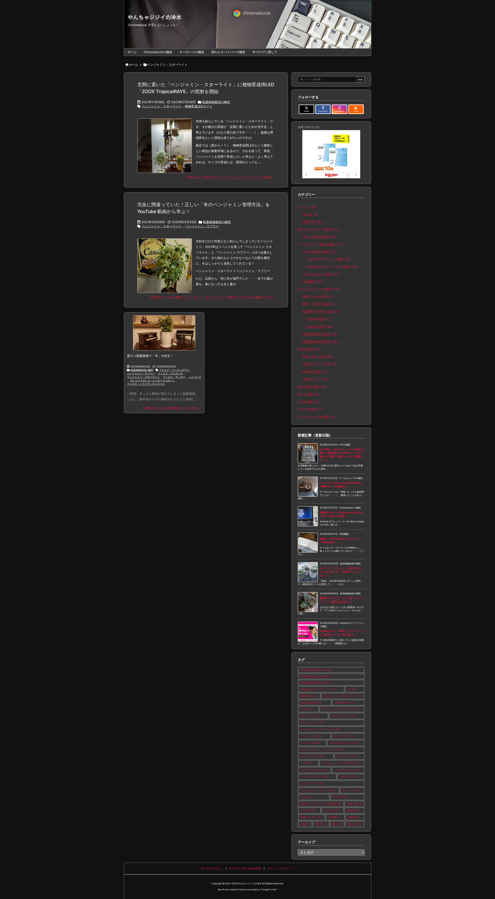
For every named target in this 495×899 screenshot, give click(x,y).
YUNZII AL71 (344, 702)
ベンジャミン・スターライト (162, 106)
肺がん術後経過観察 (319, 237)
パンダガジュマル (347, 769)
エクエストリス (342, 715)
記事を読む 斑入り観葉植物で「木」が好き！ (172, 407)
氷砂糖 (353, 817)
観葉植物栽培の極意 (216, 102)
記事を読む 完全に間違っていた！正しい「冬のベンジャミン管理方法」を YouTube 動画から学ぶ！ (212, 297)
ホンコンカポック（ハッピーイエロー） (152, 380)
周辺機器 (312, 282)
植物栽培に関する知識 (321, 312)
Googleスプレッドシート (317, 689)
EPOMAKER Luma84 (315, 676)
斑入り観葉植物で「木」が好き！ (150, 356)
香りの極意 (308, 394)
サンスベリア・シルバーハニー (321, 749)
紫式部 (321, 824)
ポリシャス (351, 790)
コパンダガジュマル (343, 742)
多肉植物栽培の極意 (320, 334)
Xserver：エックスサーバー (342, 695)
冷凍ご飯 (354, 803)
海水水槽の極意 (312, 387)
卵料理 (353, 810)
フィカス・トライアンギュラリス (146, 383)
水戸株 (334, 817)
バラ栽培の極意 (316, 319)
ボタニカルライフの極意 (319, 289)
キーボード (310, 742)
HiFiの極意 (308, 402)
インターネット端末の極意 (320, 244)
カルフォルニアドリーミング (320, 729)
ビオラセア (348, 776)
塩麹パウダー (310, 817)
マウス (306, 797)
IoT (351, 689)
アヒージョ (309, 715)
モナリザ (340, 797)
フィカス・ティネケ (174, 376)
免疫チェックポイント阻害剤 (320, 803)
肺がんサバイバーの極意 (318, 229)
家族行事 (312, 222)
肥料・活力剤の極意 (319, 304)
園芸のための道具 (318, 297)
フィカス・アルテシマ (170, 373)
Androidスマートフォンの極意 (332, 267)
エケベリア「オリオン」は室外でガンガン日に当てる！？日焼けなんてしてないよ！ (341, 572)
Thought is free (268, 889)
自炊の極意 (309, 349)
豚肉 (337, 824)
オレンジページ (311, 722)
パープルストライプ (314, 776)
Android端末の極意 (320, 252)
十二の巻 (308, 810)
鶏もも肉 (354, 824)
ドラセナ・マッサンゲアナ (174, 370)
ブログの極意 (310, 409)
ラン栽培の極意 (317, 327)
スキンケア (345, 756)
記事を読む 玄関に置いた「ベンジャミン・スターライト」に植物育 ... (230, 177)
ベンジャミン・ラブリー (202, 226)
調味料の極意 (315, 372)
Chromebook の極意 (321, 274)
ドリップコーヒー (313, 769)
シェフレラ (195, 376)
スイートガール (312, 756)
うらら (306, 709)
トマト (306, 763)
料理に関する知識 (318, 357)
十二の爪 (331, 810)
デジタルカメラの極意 (316, 417)
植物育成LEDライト (199, 106)
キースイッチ (344, 736)
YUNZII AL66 (310, 702)
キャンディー (310, 736)
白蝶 (305, 824)
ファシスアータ (312, 783)
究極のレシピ (316, 379)
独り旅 (310, 214)
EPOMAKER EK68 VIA (316, 670)
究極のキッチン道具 (319, 364)
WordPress (309, 695)
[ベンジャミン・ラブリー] (164, 332)
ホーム (133, 64)
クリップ (307, 207)
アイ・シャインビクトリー (340, 709)
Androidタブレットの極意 (328, 259)
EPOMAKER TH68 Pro (316, 682)
